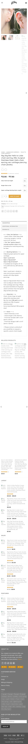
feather (12, 699)
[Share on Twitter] (8, 211)
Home (3, 152)
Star (14, 706)
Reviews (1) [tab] (5, 229)
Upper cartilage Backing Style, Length (11, 190)
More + (20, 659)
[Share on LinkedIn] (16, 211)
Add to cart (14, 196)
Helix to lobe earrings (11, 203)
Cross (3, 699)
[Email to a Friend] (11, 211)
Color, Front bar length (7, 180)
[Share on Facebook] (5, 211)
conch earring (22, 696)
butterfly (15, 696)
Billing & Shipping (6, 682)
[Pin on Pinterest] (14, 211)
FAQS (3, 679)
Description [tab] (6, 223)
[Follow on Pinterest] (14, 663)
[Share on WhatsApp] (2, 211)
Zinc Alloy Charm (6, 709)
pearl (21, 704)
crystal (7, 699)
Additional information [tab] (10, 226)
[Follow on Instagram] (5, 663)
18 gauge (16, 694)
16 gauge (6, 206)
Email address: (5, 718)
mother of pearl (6, 704)
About (5, 738)
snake (9, 706)
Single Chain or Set (6, 185)
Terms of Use (20, 738)
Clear (25, 178)
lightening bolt (17, 701)
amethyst (4, 696)
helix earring (18, 206)
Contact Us (4, 676)
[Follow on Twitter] (8, 663)
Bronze (10, 696)
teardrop (18, 706)
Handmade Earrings (12, 152)
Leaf (11, 701)
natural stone (14, 704)
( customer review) (13, 173)
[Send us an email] (11, 663)
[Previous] (3, 21)
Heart (22, 699)
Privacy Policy (14, 739)
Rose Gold (4, 706)
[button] (2, 3)
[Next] (24, 21)
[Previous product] (5, 169)
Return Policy (5, 685)
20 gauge (11, 206)
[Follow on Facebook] (2, 663)
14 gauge (4, 694)
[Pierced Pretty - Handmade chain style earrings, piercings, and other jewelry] (14, 2)
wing (23, 706)
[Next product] (2, 169)
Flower (17, 699)
